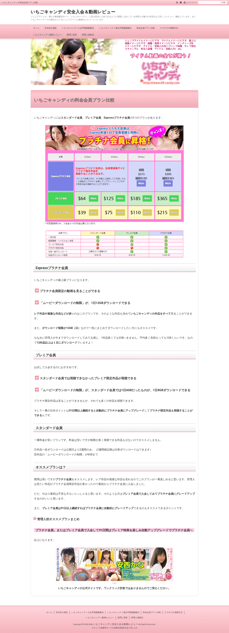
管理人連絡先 (88, 35)
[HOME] (181, 2)
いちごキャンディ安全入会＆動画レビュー (73, 11)
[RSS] (177, 2)
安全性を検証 (51, 28)
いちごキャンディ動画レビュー (47, 35)
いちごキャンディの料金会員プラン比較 (74, 99)
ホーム (36, 28)
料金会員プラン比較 (146, 28)
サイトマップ (191, 2)
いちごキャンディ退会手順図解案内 (115, 28)
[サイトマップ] (185, 2)
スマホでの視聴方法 (169, 28)
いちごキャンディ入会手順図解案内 (78, 28)
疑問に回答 (72, 35)
